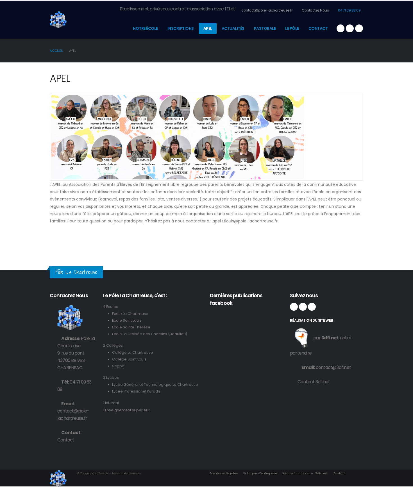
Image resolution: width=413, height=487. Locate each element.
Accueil (56, 50)
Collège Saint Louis (129, 359)
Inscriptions (180, 28)
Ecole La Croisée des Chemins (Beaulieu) (149, 334)
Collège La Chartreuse (132, 352)
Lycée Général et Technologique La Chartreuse (155, 384)
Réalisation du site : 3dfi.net (304, 473)
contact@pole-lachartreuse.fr (267, 10)
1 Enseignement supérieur (126, 410)
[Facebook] (340, 28)
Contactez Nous (315, 10)
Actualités (233, 28)
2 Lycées (111, 377)
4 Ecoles (110, 306)
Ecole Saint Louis (127, 320)
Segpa (118, 366)
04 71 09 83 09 (349, 10)
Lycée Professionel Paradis (136, 391)
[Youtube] (359, 28)
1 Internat (111, 402)
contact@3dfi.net (333, 367)
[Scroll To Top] (403, 480)
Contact (318, 28)
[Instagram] (350, 28)
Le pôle (292, 28)
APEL (207, 28)
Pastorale (265, 28)
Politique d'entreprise (260, 473)
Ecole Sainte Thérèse (131, 327)
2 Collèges (113, 345)
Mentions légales (224, 473)
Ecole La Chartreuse (130, 313)
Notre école (145, 28)
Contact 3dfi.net (314, 381)
